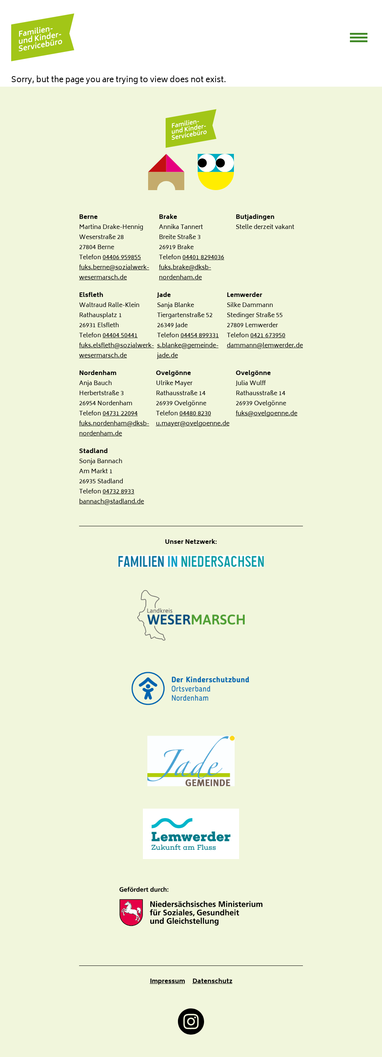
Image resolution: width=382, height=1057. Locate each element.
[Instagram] (191, 1021)
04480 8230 (195, 414)
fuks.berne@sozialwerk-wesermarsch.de (114, 273)
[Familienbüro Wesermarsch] (191, 129)
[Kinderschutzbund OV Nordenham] (191, 688)
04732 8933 (118, 492)
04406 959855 (122, 257)
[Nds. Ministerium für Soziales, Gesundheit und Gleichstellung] (191, 906)
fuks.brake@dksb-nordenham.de (185, 273)
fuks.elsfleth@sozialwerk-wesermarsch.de (116, 351)
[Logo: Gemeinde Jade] (191, 761)
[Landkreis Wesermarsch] (190, 615)
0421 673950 (267, 336)
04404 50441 (120, 336)
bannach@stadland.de (111, 502)
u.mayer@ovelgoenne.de (192, 424)
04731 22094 (120, 414)
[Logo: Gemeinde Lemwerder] (191, 834)
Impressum (167, 981)
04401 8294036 (203, 257)
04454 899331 (200, 336)
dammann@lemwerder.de (265, 346)
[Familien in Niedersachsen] (191, 561)
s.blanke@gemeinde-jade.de (188, 351)
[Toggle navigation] (358, 37)
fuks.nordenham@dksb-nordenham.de (114, 429)
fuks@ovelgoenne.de (266, 414)
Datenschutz (212, 981)
